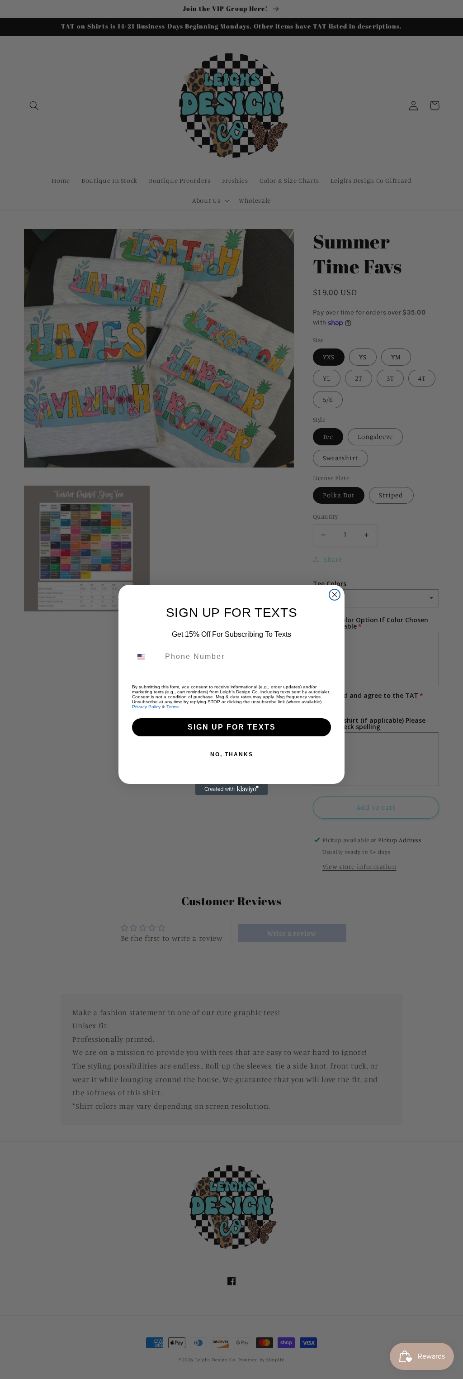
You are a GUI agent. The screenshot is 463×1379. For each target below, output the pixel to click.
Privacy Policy (146, 706)
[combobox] (146, 656)
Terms (172, 706)
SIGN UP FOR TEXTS (232, 727)
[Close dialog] (334, 594)
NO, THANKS (231, 754)
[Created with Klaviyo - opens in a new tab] (231, 789)
